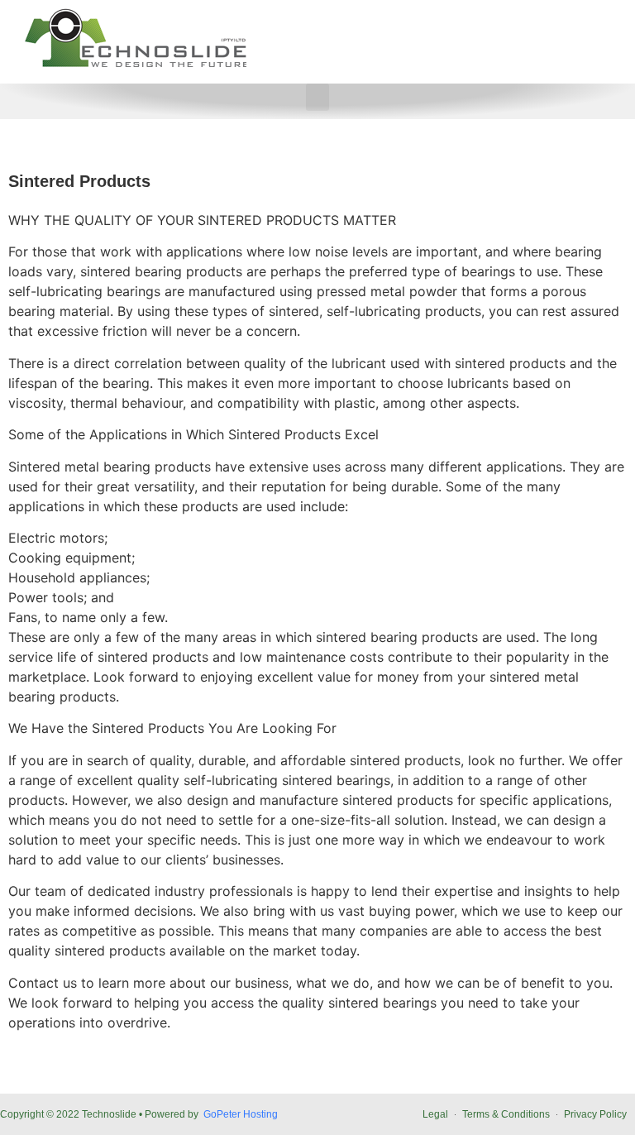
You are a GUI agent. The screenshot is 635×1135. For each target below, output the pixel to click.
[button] (317, 97)
